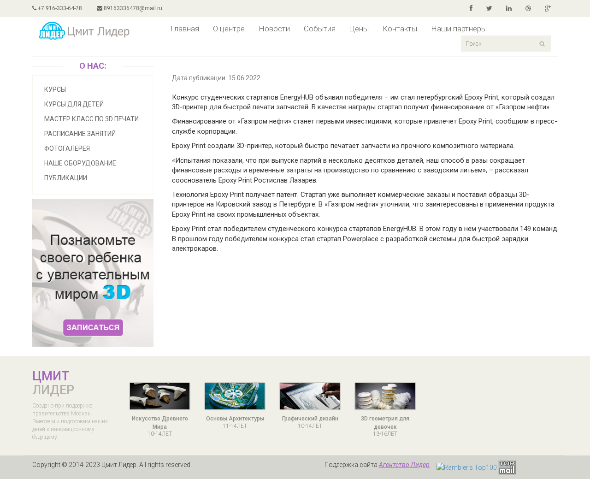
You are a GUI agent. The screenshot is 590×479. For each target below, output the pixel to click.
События (320, 28)
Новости (274, 28)
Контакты (400, 28)
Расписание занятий (80, 133)
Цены (359, 28)
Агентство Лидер (404, 464)
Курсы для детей (74, 104)
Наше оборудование (80, 163)
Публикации (65, 178)
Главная (185, 28)
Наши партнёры (459, 28)
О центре (229, 28)
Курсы (55, 89)
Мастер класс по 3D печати (91, 119)
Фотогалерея (67, 148)
